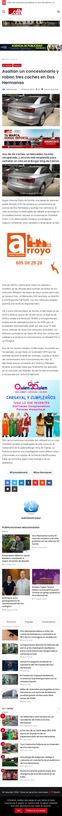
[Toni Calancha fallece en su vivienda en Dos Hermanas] (10, 748)
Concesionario (19, 472)
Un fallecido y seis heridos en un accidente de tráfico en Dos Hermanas (37, 719)
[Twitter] (14, 483)
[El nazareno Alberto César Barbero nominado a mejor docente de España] (16, 543)
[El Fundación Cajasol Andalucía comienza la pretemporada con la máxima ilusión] (10, 679)
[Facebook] (8, 483)
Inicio (6, 59)
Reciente (11, 621)
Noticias (14, 59)
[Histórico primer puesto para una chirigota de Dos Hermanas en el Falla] (10, 774)
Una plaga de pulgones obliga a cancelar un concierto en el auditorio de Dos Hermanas (40, 760)
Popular (29, 621)
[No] (58, 806)
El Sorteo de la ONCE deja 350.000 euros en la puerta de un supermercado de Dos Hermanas (38, 733)
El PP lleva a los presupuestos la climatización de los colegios (13, 602)
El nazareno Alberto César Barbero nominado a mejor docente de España (16, 558)
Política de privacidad (35, 810)
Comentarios (48, 621)
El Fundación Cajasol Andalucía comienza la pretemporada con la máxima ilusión (38, 678)
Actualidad (7, 65)
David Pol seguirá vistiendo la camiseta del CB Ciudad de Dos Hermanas (36, 664)
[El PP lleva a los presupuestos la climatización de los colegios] (16, 582)
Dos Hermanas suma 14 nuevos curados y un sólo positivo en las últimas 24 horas (45, 539)
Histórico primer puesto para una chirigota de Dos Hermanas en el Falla (38, 773)
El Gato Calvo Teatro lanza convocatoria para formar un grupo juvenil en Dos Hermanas (46, 591)
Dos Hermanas (43, 472)
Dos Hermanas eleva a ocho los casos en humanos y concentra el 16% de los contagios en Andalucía (38, 634)
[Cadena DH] (15, 11)
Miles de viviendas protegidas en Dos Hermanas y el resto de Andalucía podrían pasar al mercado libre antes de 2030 (40, 694)
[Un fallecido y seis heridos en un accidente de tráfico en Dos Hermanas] (10, 720)
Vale (19, 810)
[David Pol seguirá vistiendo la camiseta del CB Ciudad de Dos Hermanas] (10, 665)
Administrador (11, 89)
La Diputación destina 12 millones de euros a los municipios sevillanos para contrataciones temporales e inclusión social (39, 649)
